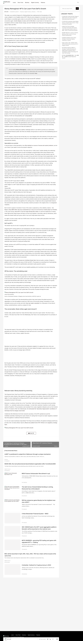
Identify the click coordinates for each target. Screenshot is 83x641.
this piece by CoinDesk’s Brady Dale (27, 260)
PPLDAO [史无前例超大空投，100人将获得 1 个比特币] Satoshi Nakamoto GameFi (70, 57)
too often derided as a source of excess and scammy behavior (38, 145)
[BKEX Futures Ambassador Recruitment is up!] (12, 478)
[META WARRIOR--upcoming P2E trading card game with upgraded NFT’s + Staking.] (12, 544)
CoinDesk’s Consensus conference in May (20, 58)
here (36, 73)
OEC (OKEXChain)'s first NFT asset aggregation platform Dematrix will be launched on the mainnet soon (39, 528)
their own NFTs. (12, 24)
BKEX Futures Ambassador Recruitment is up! (36, 473)
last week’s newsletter (34, 303)
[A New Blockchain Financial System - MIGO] (12, 518)
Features (43, 2)
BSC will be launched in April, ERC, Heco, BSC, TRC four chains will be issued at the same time (30, 554)
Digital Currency (35, 2)
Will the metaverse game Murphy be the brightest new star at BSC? (38, 501)
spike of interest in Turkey (11, 29)
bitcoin (29, 15)
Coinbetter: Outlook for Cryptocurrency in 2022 (36, 565)
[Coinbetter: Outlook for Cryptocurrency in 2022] (12, 569)
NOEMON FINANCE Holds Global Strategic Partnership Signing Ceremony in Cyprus (69, 39)
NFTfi (18, 244)
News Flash (20, 2)
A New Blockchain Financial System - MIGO (35, 513)
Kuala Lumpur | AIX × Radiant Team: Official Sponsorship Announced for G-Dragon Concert (70, 44)
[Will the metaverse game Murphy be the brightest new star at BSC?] (12, 504)
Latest (14, 2)
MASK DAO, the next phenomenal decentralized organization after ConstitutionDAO (30, 464)
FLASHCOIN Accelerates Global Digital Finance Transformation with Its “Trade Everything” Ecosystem (70, 23)
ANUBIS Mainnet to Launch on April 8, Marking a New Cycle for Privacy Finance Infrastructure (70, 34)
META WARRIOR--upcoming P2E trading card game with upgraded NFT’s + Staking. (39, 541)
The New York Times (36, 22)
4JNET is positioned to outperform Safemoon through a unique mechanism (28, 454)
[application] (31, 184)
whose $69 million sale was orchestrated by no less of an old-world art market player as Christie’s (32, 209)
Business (27, 2)
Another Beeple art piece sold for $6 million (24, 21)
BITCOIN (6, 11)
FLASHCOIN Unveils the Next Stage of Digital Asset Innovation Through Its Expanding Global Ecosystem (70, 18)
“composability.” (28, 115)
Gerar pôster (43, 639)
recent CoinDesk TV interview (14, 50)
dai (30, 173)
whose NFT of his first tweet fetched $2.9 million (27, 211)
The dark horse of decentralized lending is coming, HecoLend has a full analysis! (37, 488)
